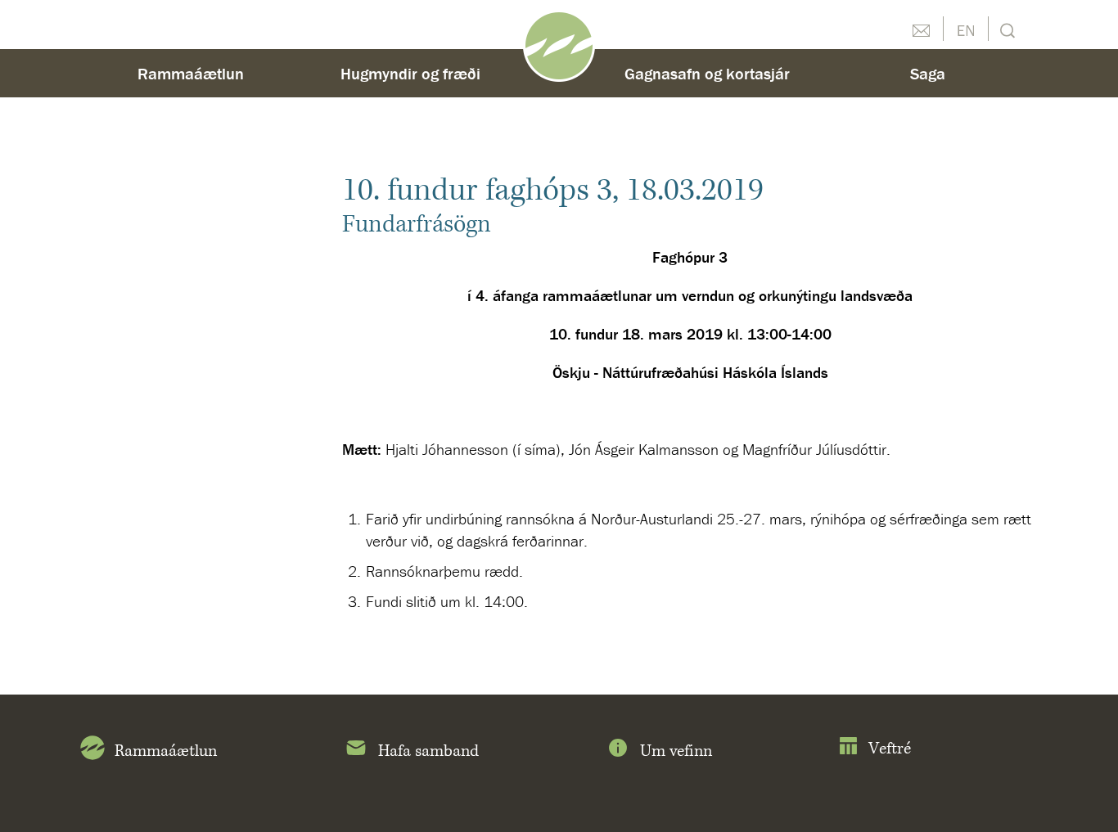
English (966, 28)
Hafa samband (428, 751)
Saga (927, 73)
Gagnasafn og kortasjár (707, 73)
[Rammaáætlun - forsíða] (559, 44)
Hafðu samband (921, 28)
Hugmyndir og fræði (410, 73)
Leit (1005, 29)
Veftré (889, 749)
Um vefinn (676, 751)
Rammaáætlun (190, 73)
